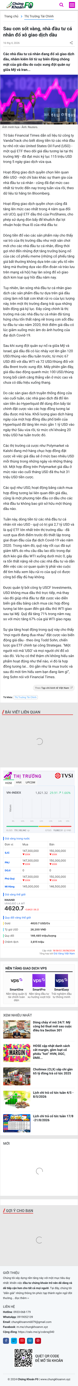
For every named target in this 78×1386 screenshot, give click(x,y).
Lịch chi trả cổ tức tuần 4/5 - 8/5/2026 (53, 1094)
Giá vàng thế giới (15, 894)
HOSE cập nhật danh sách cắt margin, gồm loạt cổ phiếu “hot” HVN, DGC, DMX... (51, 1052)
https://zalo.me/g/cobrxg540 (36, 1332)
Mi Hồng (9, 886)
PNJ (7, 862)
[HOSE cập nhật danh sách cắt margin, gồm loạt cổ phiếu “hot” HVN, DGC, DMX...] (16, 1053)
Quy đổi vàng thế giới (18, 917)
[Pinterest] (38, 1341)
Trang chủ (11, 16)
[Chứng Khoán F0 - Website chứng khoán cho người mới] (17, 5)
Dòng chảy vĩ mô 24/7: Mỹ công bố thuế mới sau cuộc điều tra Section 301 (52, 1026)
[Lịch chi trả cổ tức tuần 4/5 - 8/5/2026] (16, 1100)
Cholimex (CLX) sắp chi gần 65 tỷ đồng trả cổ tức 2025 (53, 1071)
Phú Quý (10, 878)
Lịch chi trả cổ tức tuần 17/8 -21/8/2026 (53, 1118)
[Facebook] (6, 1341)
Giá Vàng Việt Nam (64, 953)
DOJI (7, 870)
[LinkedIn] (30, 1341)
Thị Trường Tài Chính (39, 16)
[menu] (72, 5)
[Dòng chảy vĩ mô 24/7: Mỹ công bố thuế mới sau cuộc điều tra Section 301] (16, 1029)
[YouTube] (22, 1341)
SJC (7, 852)
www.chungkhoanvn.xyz (55, 1379)
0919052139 (25, 1317)
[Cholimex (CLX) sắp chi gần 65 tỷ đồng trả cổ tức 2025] (16, 1076)
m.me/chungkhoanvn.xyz (32, 1327)
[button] (61, 5)
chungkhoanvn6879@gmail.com (31, 1322)
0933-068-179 (22, 1312)
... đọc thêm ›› (20, 1298)
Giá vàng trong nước (17, 838)
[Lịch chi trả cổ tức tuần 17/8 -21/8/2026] (16, 1123)
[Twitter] (14, 1341)
